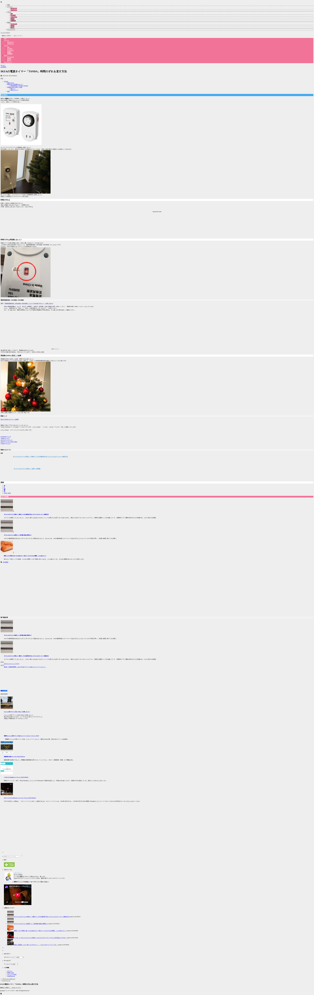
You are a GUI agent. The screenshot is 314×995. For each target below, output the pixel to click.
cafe (11, 13)
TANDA (6, 81)
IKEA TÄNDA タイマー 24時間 (10, 419)
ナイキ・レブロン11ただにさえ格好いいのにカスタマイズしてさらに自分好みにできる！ (40, 937)
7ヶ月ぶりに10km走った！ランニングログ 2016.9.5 (16, 777)
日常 (8, 5)
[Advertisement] (157, 225)
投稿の (10, 972)
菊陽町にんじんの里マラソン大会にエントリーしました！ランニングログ (21, 735)
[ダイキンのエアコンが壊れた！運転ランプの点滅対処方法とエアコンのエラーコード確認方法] (10, 916)
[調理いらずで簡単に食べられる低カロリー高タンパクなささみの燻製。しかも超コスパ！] (10, 930)
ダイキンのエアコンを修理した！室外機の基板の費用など (18, 535)
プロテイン (13, 10)
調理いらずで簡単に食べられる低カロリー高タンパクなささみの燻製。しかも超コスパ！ (25, 555)
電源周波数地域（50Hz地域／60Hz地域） (19, 85)
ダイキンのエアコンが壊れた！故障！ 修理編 (27, 468)
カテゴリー (7, 957)
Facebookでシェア (6, 436)
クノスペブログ (5, 32)
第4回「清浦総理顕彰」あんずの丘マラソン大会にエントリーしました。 (25, 667)
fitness (8, 22)
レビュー (9, 6)
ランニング (13, 24)
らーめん (13, 15)
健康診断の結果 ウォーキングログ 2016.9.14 (14, 756)
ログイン (9, 971)
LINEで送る (13, 441)
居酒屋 (12, 19)
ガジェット (13, 8)
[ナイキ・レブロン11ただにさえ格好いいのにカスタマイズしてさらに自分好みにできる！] (10, 937)
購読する (4, 690)
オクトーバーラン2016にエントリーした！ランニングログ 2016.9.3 (20, 798)
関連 (8, 91)
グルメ (9, 12)
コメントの (11, 974)
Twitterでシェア (5, 438)
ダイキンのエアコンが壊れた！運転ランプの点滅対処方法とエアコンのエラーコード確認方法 (40, 456)
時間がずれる (10, 83)
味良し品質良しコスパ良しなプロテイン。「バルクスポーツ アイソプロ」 (36, 944)
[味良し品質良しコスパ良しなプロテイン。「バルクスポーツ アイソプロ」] (10, 944)
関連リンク (12, 88)
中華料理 (13, 20)
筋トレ (12, 27)
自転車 (12, 26)
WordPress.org (11, 976)
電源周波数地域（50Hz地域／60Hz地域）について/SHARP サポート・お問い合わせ (29, 303)
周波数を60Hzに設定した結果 (14, 87)
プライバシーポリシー (8, 979)
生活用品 (5, 562)
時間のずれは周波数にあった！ (15, 84)
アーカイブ (7, 964)
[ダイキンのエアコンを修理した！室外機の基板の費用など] (10, 923)
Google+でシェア (5, 443)
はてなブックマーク (6, 440)
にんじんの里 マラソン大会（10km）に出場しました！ (17, 711)
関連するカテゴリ (14, 90)
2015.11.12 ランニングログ (11, 663)
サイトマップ (11, 29)
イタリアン (13, 17)
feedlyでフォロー (5, 441)
